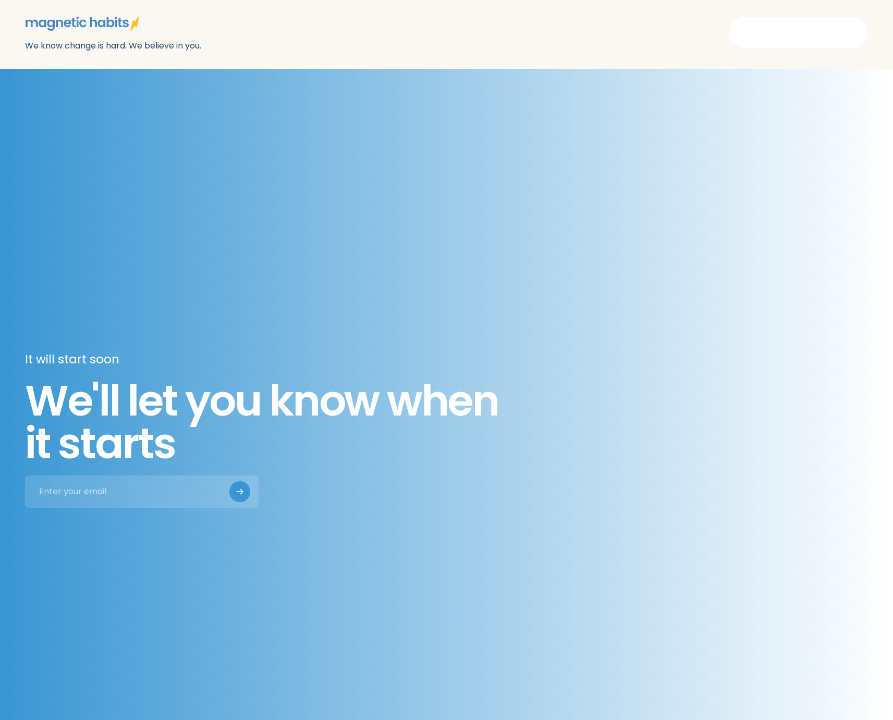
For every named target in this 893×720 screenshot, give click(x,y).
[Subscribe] (239, 491)
